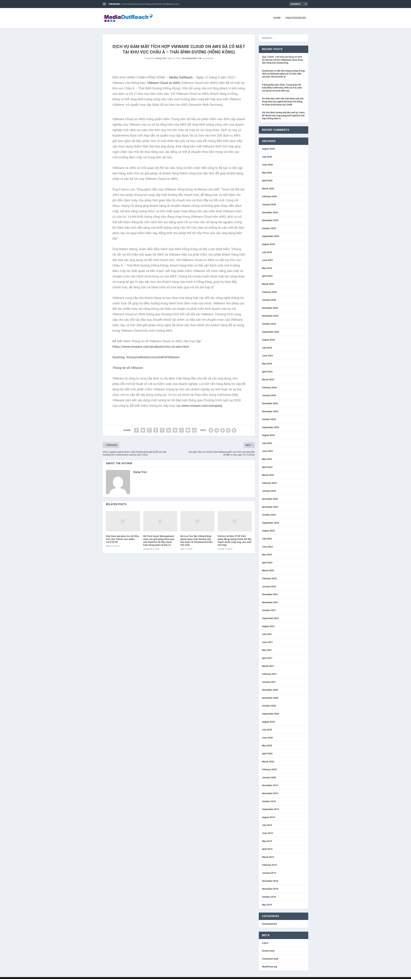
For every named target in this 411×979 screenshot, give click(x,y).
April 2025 (267, 276)
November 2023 (270, 411)
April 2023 (267, 467)
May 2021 (267, 650)
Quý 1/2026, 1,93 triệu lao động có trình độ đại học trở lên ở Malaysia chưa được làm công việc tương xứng (282, 60)
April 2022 (267, 562)
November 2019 (270, 793)
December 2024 (270, 308)
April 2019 (267, 849)
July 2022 (267, 538)
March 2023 (268, 475)
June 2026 (267, 164)
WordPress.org (269, 966)
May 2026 (267, 172)
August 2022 (268, 530)
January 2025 (269, 300)
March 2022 (268, 570)
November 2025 (270, 220)
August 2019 (268, 817)
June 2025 (267, 260)
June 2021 (267, 642)
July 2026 (267, 156)
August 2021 (268, 626)
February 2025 (269, 292)
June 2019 (267, 833)
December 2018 (270, 881)
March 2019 (268, 857)
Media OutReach (181, 77)
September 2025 (270, 236)
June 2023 (267, 451)
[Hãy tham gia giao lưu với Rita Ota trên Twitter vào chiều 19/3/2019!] (123, 521)
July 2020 (267, 729)
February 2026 (269, 196)
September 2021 (270, 618)
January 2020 (269, 777)
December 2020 (270, 690)
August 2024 (268, 339)
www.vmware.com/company (201, 406)
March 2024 (268, 379)
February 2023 (269, 483)
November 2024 (270, 316)
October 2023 (269, 419)
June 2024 (267, 355)
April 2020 (267, 753)
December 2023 (270, 403)
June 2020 (267, 737)
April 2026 (267, 180)
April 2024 (267, 371)
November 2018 (270, 889)
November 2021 (270, 602)
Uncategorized (295, 18)
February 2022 (269, 578)
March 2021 (268, 666)
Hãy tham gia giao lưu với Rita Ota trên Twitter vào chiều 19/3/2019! (122, 539)
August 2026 (268, 148)
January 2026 (269, 204)
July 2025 (267, 252)
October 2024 (269, 324)
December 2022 (270, 499)
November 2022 (270, 507)
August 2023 (268, 435)
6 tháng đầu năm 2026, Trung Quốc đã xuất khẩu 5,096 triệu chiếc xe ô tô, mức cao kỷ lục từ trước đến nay (282, 87)
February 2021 (269, 674)
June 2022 (267, 546)
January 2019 (269, 873)
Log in (265, 943)
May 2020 (267, 745)
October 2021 (269, 610)
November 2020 (270, 698)
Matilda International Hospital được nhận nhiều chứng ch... (151, 4)
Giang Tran (160, 58)
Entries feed (268, 950)
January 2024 (269, 395)
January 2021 (269, 682)
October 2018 (269, 897)
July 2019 (267, 825)
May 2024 (267, 363)
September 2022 (270, 523)
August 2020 (268, 721)
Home (277, 18)
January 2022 (269, 586)
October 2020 (269, 705)
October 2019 (269, 801)
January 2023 (269, 491)
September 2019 (270, 809)
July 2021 (267, 634)
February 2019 (269, 865)
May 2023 (267, 459)
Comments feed (270, 958)
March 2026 (268, 188)
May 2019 (267, 841)
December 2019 (270, 785)
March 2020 (268, 761)
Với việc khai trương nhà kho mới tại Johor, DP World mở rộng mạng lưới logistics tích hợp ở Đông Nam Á (283, 115)
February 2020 (269, 769)
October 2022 (269, 514)
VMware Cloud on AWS (163, 83)
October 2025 (269, 228)
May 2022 (267, 554)
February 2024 (269, 387)
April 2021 (267, 658)
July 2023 (267, 443)
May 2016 (267, 904)
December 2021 (270, 594)
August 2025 (268, 244)
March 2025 (268, 284)
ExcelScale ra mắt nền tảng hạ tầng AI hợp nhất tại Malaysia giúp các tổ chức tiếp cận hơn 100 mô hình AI (283, 73)
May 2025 (267, 268)
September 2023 (270, 427)
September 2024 (270, 332)
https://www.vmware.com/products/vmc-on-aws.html (150, 347)
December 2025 (270, 212)
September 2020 (270, 713)
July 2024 (267, 347)
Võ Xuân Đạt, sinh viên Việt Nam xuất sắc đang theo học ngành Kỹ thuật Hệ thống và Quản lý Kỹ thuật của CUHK (283, 101)
